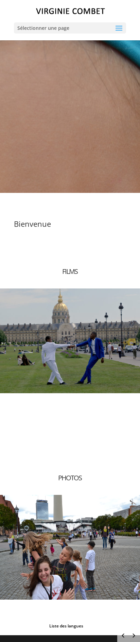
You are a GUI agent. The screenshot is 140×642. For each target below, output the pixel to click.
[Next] (133, 635)
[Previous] (123, 635)
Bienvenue (32, 224)
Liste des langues (66, 626)
